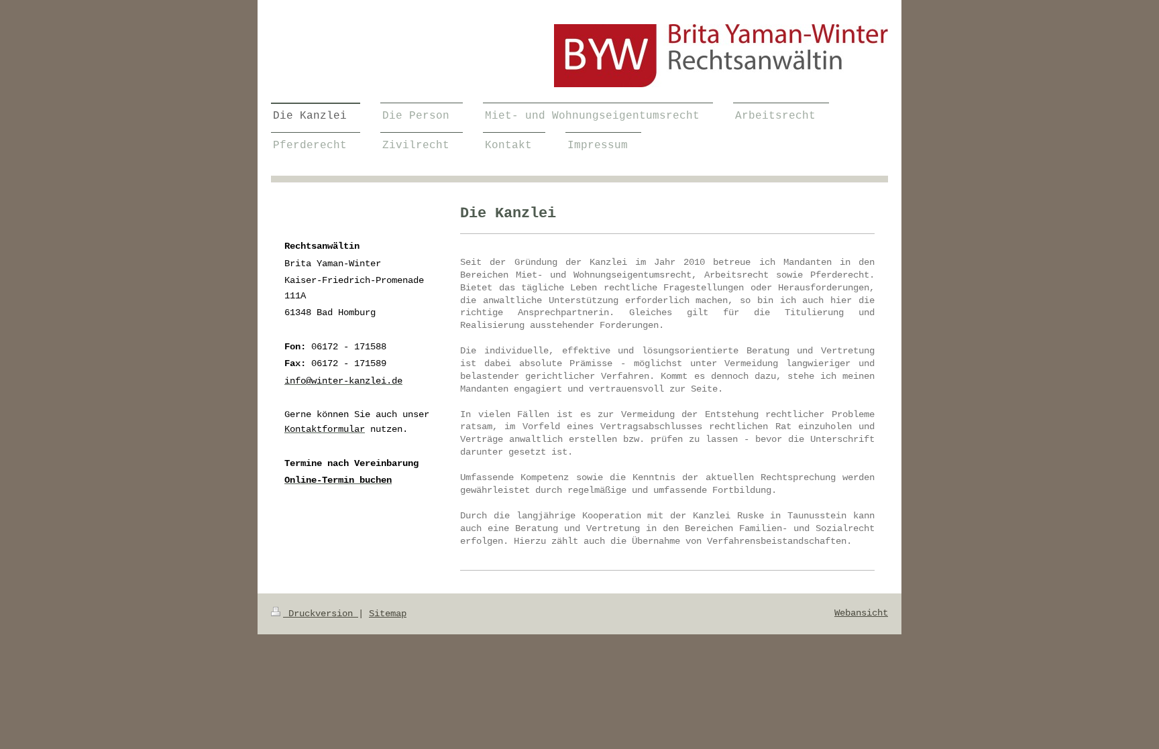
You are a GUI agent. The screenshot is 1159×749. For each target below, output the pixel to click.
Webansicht (861, 613)
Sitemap (387, 613)
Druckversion (320, 613)
